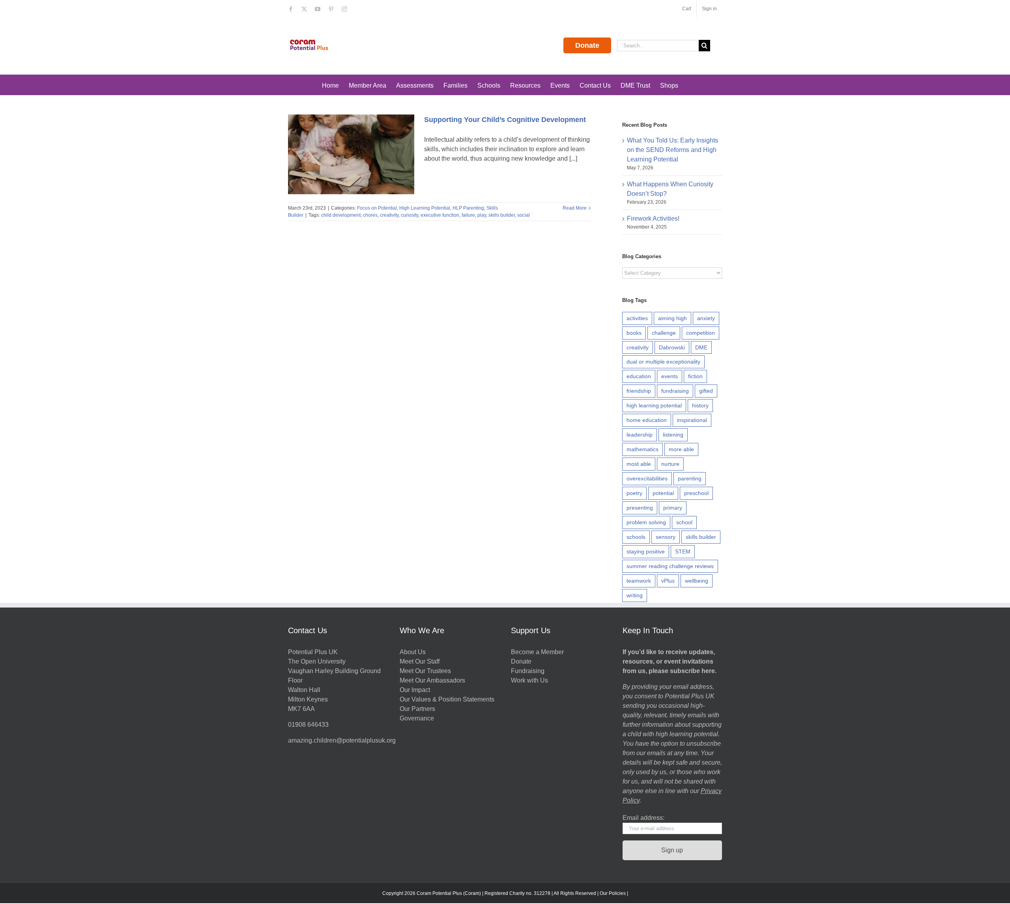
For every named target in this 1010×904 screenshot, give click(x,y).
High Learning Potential (424, 208)
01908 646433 (308, 724)
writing (635, 595)
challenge (664, 333)
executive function (440, 215)
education (639, 376)
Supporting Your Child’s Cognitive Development (505, 120)
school (684, 522)
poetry (634, 493)
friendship (639, 391)
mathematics (642, 449)
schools (636, 537)
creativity (389, 215)
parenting (689, 478)
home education (647, 420)
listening (673, 434)
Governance (417, 718)
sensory (665, 537)
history (700, 405)
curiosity (409, 215)
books (634, 333)
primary (672, 508)
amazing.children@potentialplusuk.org (342, 740)
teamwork (639, 581)
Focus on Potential (377, 208)
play (481, 215)
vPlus (668, 581)
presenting (640, 508)
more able (681, 449)
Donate (587, 45)
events (669, 376)
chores (370, 215)
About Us (413, 652)
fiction (695, 376)
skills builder (501, 215)
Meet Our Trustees (425, 671)
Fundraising (527, 671)
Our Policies (613, 893)
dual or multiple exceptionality (663, 361)
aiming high (672, 318)
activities (637, 318)
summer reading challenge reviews (670, 566)
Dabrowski (672, 347)
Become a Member (537, 652)
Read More (575, 208)
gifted (706, 391)
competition (700, 333)
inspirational (692, 420)
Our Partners (417, 708)
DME (701, 347)
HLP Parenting (468, 208)
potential (663, 493)
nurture (670, 464)
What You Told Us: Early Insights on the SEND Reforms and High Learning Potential (672, 150)
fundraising (675, 391)
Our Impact (416, 689)
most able (639, 464)
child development (341, 215)
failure (468, 215)
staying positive (646, 551)
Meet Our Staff (420, 661)
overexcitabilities (647, 478)
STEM (682, 551)
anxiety (706, 318)
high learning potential (654, 405)
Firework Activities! (653, 218)
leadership (640, 434)
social (523, 215)
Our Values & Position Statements (447, 699)
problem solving (646, 522)
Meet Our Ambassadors (432, 680)
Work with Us (529, 680)
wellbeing (696, 581)
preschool (696, 493)
